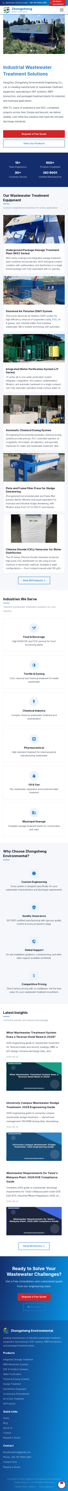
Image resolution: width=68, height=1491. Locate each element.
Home (6, 1418)
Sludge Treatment (12, 1384)
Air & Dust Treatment (13, 1399)
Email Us (36, 1306)
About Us (7, 1428)
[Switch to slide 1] (31, 50)
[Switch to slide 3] (37, 50)
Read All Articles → (34, 1246)
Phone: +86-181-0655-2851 (17, 1457)
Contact (7, 1433)
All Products (9, 1403)
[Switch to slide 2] (34, 50)
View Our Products (34, 143)
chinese (32, 1486)
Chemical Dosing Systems (16, 1379)
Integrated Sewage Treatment (18, 1359)
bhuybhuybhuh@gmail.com (17, 1452)
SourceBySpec (46, 1486)
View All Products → (34, 580)
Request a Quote (11, 1437)
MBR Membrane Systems (15, 1364)
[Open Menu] (62, 9)
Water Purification (12, 1374)
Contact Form (10, 1462)
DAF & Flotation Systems (15, 1369)
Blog (5, 1423)
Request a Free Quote (34, 134)
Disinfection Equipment (14, 1389)
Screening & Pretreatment (16, 1394)
